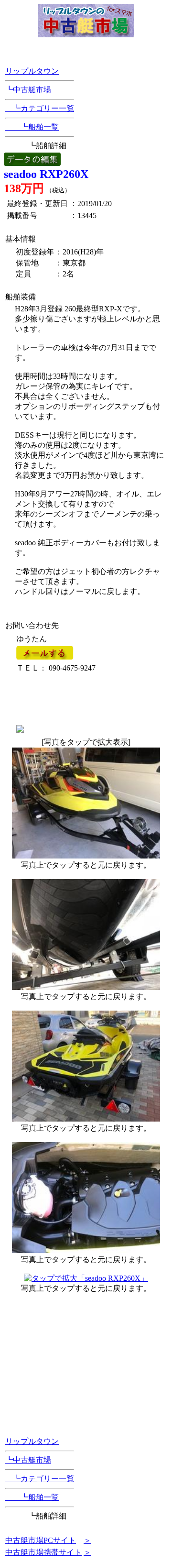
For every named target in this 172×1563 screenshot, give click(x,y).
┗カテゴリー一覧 (39, 108)
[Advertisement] (72, 698)
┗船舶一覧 (32, 127)
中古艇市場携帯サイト (43, 1552)
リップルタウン (32, 71)
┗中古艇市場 (28, 90)
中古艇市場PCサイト (40, 1540)
